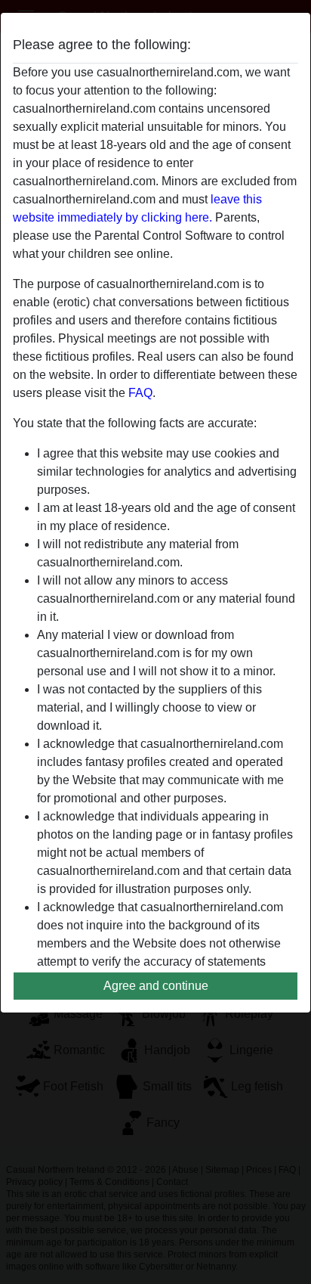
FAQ (140, 392)
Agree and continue (155, 985)
